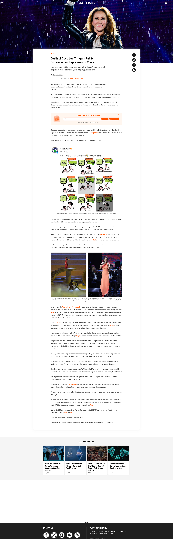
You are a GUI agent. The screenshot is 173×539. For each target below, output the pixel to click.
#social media (79, 78)
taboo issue (72, 384)
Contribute (100, 531)
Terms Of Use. (94, 122)
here (91, 405)
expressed (103, 234)
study (53, 312)
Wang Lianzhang (58, 75)
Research (113, 531)
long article (95, 133)
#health (72, 78)
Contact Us (121, 531)
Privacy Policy (103, 533)
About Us (92, 531)
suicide (111, 325)
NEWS (53, 53)
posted (93, 240)
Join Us (107, 531)
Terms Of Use (93, 533)
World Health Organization (72, 307)
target (78, 336)
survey (58, 323)
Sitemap (111, 533)
